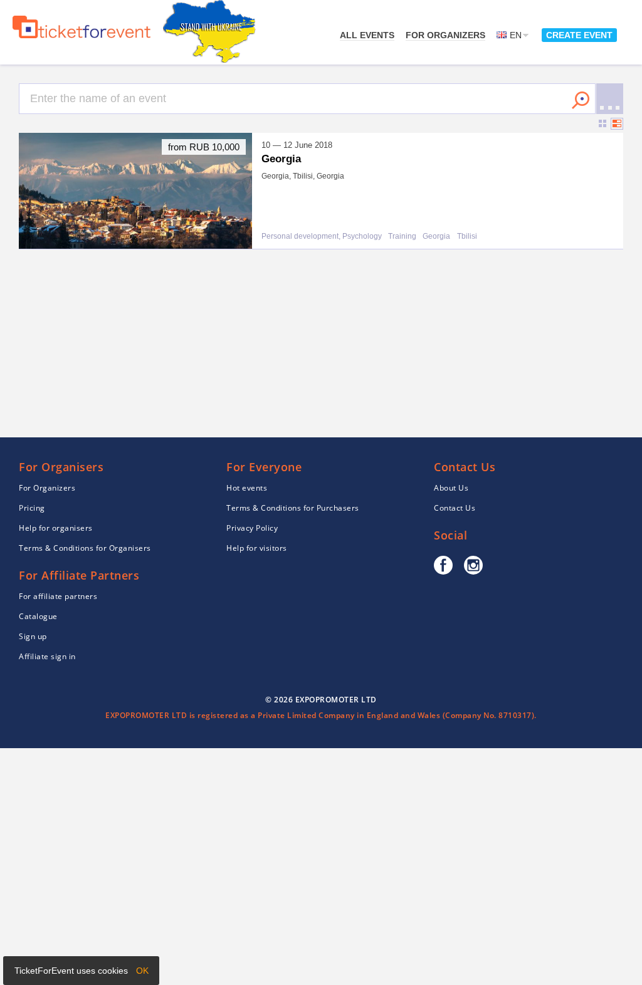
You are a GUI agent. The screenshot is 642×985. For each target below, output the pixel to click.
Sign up (33, 636)
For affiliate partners (58, 596)
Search (580, 100)
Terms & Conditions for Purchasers (292, 508)
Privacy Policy (252, 528)
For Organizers (445, 35)
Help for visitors (256, 548)
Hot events (246, 487)
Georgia (436, 236)
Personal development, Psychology (321, 236)
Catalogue (38, 616)
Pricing (32, 508)
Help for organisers (56, 528)
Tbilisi (467, 236)
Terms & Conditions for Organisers (85, 548)
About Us (451, 487)
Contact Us (454, 508)
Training (402, 236)
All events (367, 35)
